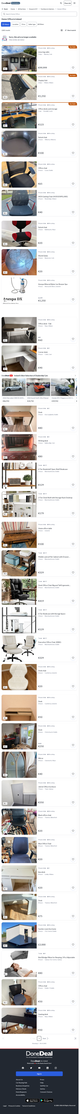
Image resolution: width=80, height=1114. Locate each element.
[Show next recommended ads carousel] (75, 375)
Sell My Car (44, 1086)
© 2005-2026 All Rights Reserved (64, 1105)
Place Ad (67, 3)
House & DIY (33, 9)
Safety (42, 1089)
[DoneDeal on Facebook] (23, 1068)
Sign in (39, 1074)
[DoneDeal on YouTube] (39, 1068)
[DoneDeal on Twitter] (31, 1068)
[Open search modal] (61, 3)
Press (42, 1079)
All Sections (22, 9)
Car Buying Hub (21, 1083)
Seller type (32, 24)
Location (15, 24)
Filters (6, 24)
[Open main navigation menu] (75, 3)
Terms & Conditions (28, 1106)
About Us (19, 1079)
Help (42, 1083)
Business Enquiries (22, 1086)
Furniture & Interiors (47, 9)
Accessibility (20, 1095)
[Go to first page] (3, 1038)
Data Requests (21, 1092)
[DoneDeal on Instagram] (56, 1068)
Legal (5, 1106)
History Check (21, 1089)
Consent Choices (46, 1092)
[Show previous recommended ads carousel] (71, 375)
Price (23, 24)
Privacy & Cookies (14, 1106)
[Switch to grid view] (62, 30)
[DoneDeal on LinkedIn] (47, 1068)
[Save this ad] (73, 67)
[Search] (4, 14)
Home (13, 9)
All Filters (41, 24)
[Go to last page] (75, 1038)
